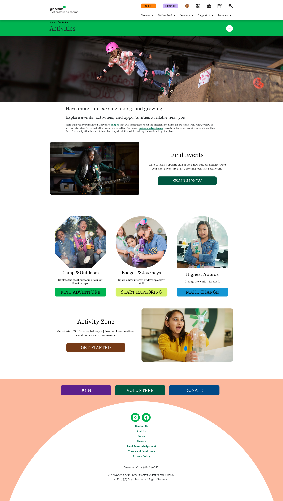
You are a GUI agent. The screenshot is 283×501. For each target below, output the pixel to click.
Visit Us (141, 431)
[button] (187, 7)
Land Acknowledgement (141, 446)
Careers (141, 441)
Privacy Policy (141, 456)
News (141, 436)
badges (115, 124)
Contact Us (141, 426)
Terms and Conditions (141, 451)
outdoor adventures (151, 128)
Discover (53, 22)
